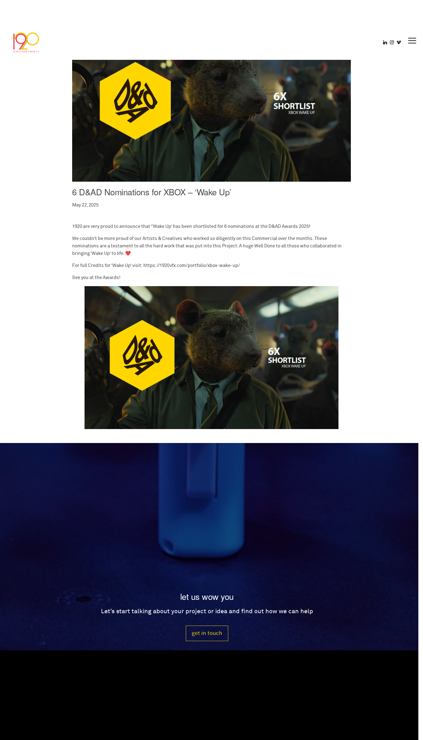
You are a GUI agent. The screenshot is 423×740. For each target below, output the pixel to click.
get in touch (207, 633)
